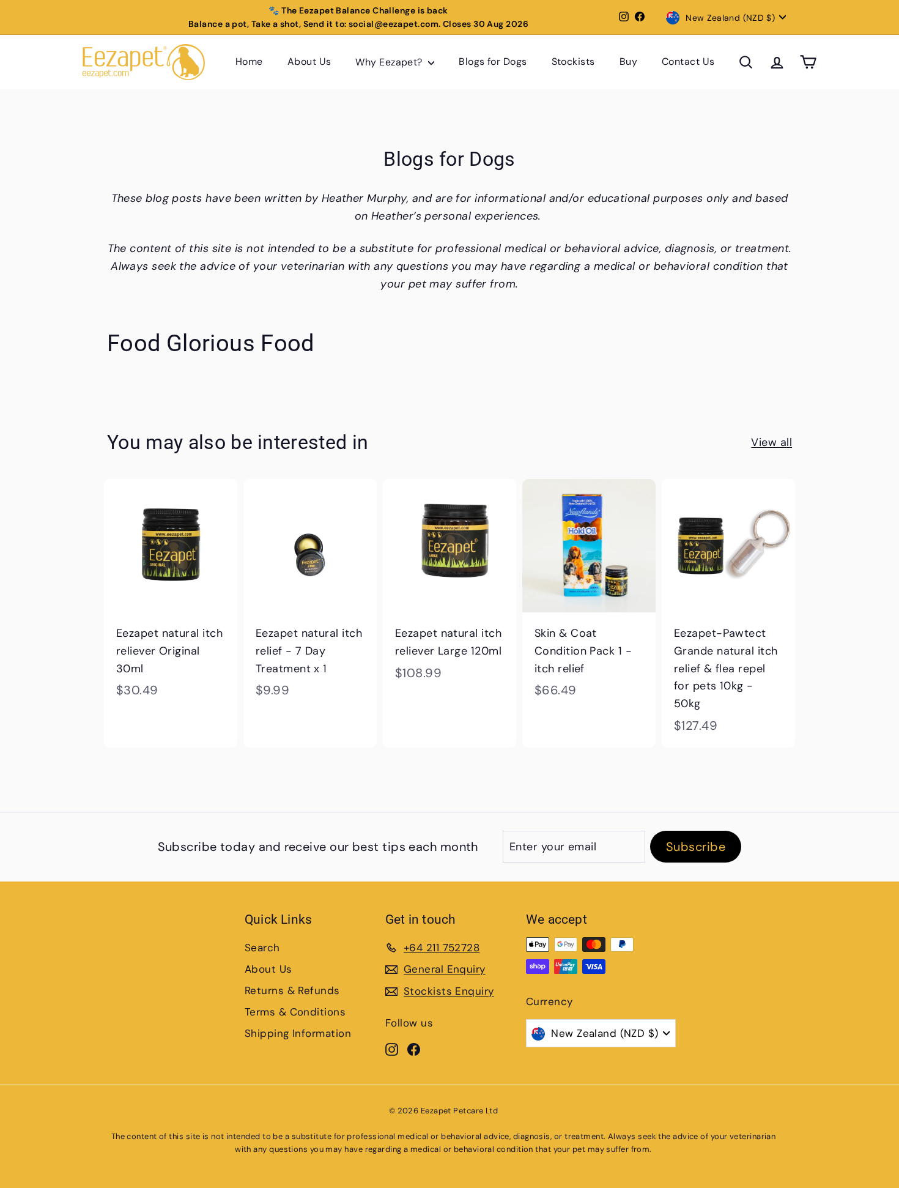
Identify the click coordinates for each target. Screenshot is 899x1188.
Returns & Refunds (292, 990)
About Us (309, 62)
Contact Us (688, 62)
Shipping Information (298, 1033)
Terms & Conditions (295, 1012)
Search (262, 947)
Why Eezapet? (390, 62)
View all (771, 442)
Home (249, 62)
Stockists (573, 62)
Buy (628, 62)
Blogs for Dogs (493, 62)
